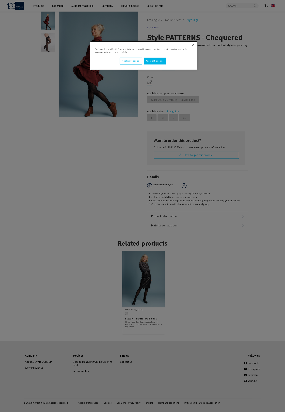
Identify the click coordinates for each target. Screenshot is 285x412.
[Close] (192, 45)
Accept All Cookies (154, 61)
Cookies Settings (130, 61)
